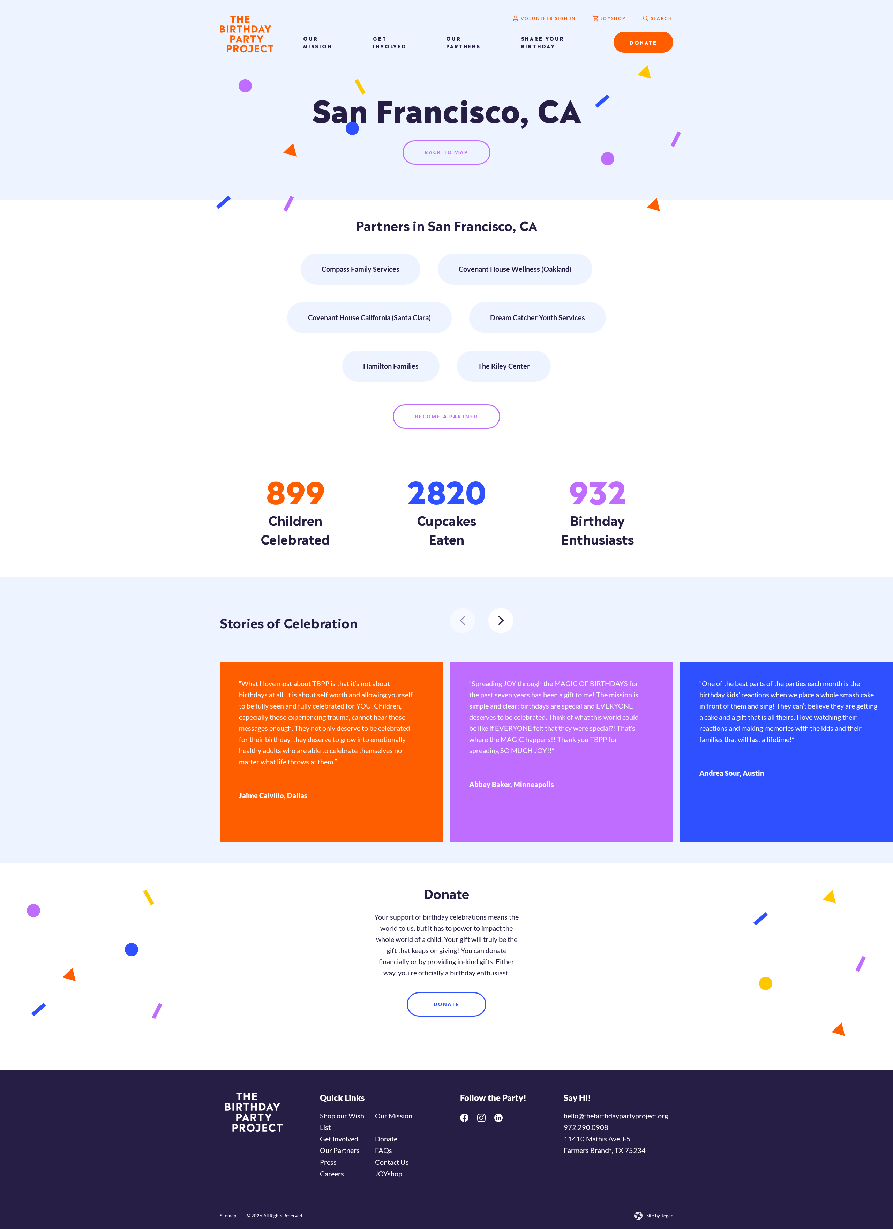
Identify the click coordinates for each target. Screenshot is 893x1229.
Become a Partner (446, 416)
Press (328, 1161)
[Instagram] (481, 1118)
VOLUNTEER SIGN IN (548, 18)
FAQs (383, 1150)
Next (500, 620)
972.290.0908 (586, 1127)
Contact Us (392, 1161)
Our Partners (463, 42)
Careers (332, 1173)
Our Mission (317, 42)
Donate (643, 42)
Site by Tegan (659, 1216)
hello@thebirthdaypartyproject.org (616, 1115)
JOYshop (388, 1173)
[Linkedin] (498, 1118)
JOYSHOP (613, 18)
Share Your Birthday (542, 42)
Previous (462, 620)
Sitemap (228, 1216)
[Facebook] (464, 1118)
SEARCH (661, 18)
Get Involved (389, 42)
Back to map (446, 152)
